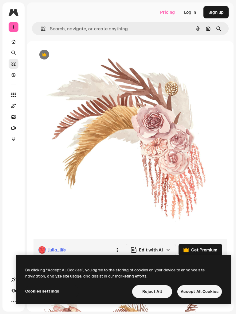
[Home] (13, 42)
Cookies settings (42, 291)
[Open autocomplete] (40, 28)
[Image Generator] (13, 117)
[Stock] (13, 64)
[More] (13, 302)
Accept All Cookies (199, 291)
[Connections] (13, 280)
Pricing (167, 12)
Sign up (216, 12)
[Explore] (13, 75)
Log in (190, 12)
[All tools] (13, 95)
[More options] (117, 250)
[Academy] (13, 291)
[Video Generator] (13, 128)
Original (72, 55)
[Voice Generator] (13, 139)
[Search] (13, 53)
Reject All (152, 291)
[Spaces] (13, 106)
